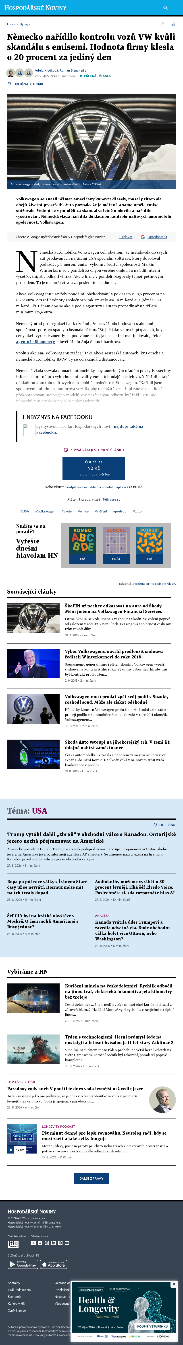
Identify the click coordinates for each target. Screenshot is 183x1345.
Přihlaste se (111, 499)
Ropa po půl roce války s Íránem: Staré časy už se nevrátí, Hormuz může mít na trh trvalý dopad (47, 887)
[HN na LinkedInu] (53, 1243)
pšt (83, 70)
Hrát (83, 559)
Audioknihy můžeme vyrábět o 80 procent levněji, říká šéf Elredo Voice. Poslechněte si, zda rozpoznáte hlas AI (135, 887)
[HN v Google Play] (23, 1264)
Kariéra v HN (16, 1303)
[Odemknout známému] (173, 24)
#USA (25, 511)
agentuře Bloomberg (35, 341)
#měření (101, 511)
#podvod (120, 511)
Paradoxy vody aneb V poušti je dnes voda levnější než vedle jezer (75, 1089)
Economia (14, 1296)
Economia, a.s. (36, 1218)
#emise (83, 511)
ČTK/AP (96, 184)
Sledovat (126, 237)
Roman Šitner (70, 70)
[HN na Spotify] (60, 1243)
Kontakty (14, 1283)
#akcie (67, 511)
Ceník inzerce (17, 1310)
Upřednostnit (157, 237)
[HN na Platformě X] (33, 1243)
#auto (137, 511)
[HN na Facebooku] (40, 1243)
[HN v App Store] (53, 1264)
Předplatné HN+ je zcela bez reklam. (154, 583)
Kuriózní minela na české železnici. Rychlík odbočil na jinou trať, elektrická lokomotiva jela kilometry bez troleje (119, 991)
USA (39, 811)
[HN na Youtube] (67, 1243)
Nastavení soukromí (68, 1296)
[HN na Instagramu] (47, 1243)
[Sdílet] (163, 24)
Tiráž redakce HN (19, 1290)
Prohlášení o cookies (68, 1290)
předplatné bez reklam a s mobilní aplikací (96, 487)
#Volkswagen (45, 511)
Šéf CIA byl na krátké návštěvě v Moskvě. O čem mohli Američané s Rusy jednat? (42, 921)
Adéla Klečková (46, 70)
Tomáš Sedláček (21, 1082)
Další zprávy (91, 1178)
